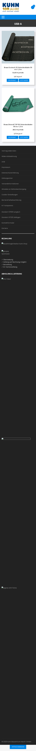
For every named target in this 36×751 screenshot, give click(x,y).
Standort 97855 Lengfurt (11, 212)
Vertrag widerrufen (9, 151)
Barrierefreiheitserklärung (11, 200)
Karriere (5, 228)
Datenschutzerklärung (10, 173)
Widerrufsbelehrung (9, 156)
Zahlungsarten (7, 178)
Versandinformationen (10, 184)
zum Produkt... (12, 80)
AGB (3, 162)
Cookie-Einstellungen (10, 195)
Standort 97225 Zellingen (11, 217)
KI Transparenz (7, 205)
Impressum (6, 167)
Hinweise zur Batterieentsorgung (14, 189)
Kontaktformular (8, 223)
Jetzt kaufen (24, 80)
